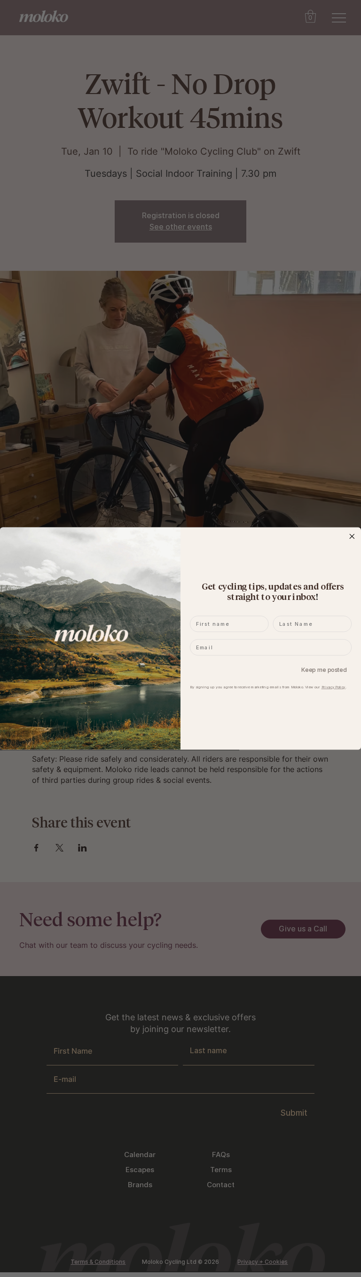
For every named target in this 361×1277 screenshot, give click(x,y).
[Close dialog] (351, 536)
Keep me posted (323, 669)
